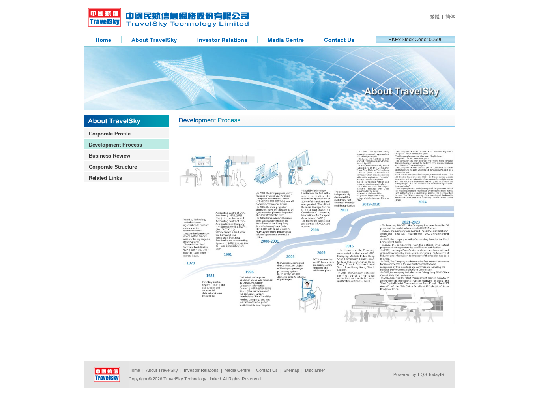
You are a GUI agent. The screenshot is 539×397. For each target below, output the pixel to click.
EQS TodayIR (431, 374)
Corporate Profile (110, 134)
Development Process (115, 145)
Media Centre (237, 370)
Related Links (105, 178)
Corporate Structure (113, 167)
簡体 (450, 16)
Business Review (109, 156)
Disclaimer (315, 370)
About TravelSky (162, 370)
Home (134, 370)
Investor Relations (201, 370)
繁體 (435, 16)
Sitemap (291, 370)
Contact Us (267, 370)
